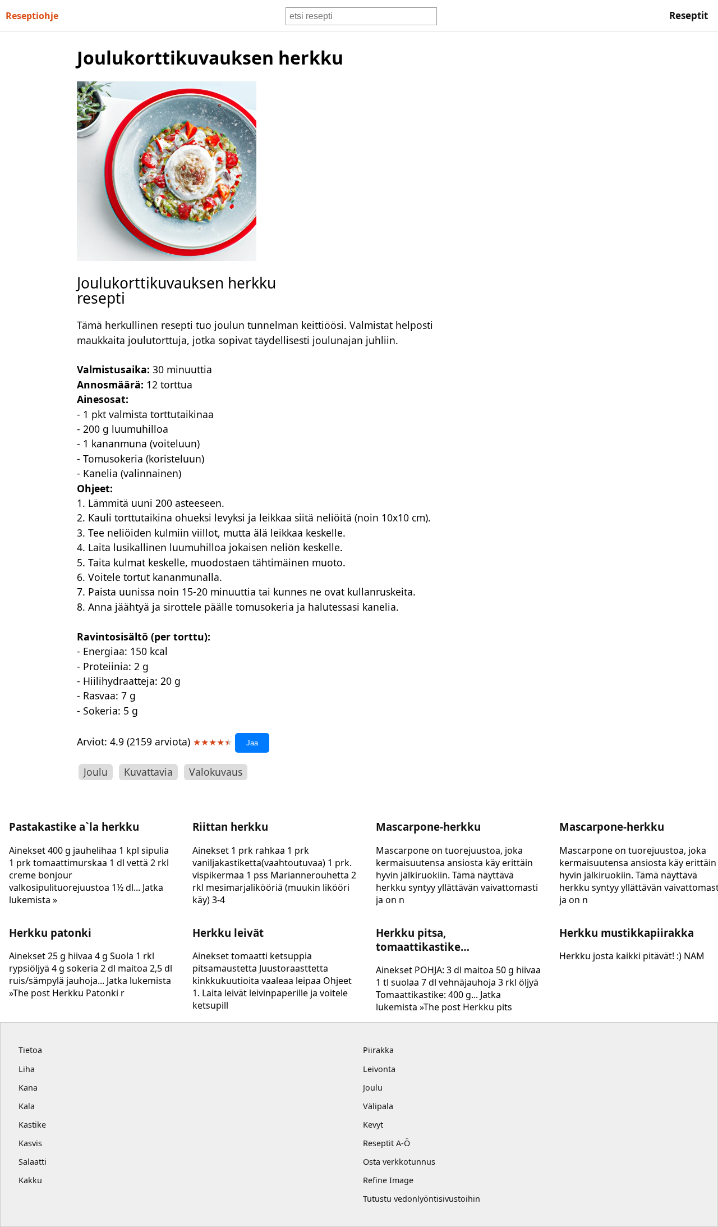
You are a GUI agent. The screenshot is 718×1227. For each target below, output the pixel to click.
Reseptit (688, 15)
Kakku (30, 1180)
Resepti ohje (32, 16)
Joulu (96, 772)
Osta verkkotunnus (399, 1161)
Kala (27, 1106)
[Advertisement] (574, 213)
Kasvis (30, 1143)
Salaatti (33, 1161)
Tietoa (30, 1050)
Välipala (378, 1106)
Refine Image (388, 1180)
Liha (27, 1069)
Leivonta (379, 1069)
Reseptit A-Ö (386, 1143)
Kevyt (373, 1124)
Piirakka (378, 1050)
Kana (28, 1087)
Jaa (252, 743)
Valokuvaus (215, 772)
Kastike (32, 1124)
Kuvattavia (148, 772)
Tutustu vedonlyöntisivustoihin (421, 1198)
